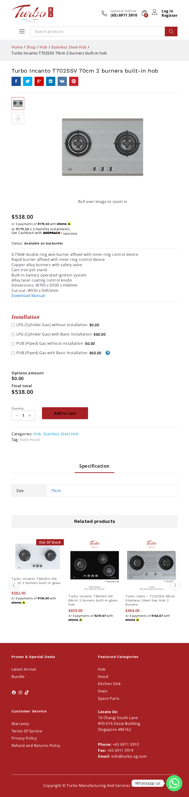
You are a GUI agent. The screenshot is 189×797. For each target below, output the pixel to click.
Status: (17, 243)
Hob (37, 433)
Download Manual (28, 295)
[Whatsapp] (174, 783)
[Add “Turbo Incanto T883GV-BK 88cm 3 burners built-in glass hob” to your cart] (95, 588)
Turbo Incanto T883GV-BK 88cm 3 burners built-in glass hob (93, 600)
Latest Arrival (24, 669)
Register (169, 15)
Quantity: (18, 408)
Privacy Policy (24, 738)
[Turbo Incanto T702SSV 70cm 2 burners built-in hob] (16, 81)
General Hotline (124, 11)
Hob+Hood (30, 439)
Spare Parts (109, 698)
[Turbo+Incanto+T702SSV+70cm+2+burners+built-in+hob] (27, 81)
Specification (94, 466)
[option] (37, 576)
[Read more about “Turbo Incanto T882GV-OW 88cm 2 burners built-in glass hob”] (38, 571)
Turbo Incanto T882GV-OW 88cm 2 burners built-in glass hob (36, 583)
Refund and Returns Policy (36, 745)
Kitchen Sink (109, 683)
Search (171, 31)
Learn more (70, 233)
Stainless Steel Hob (61, 433)
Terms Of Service (27, 731)
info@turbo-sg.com (129, 756)
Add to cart (65, 413)
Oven (102, 691)
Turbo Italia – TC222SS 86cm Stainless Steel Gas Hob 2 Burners (150, 600)
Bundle (18, 676)
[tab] (94, 468)
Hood (103, 676)
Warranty (20, 723)
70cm (56, 490)
